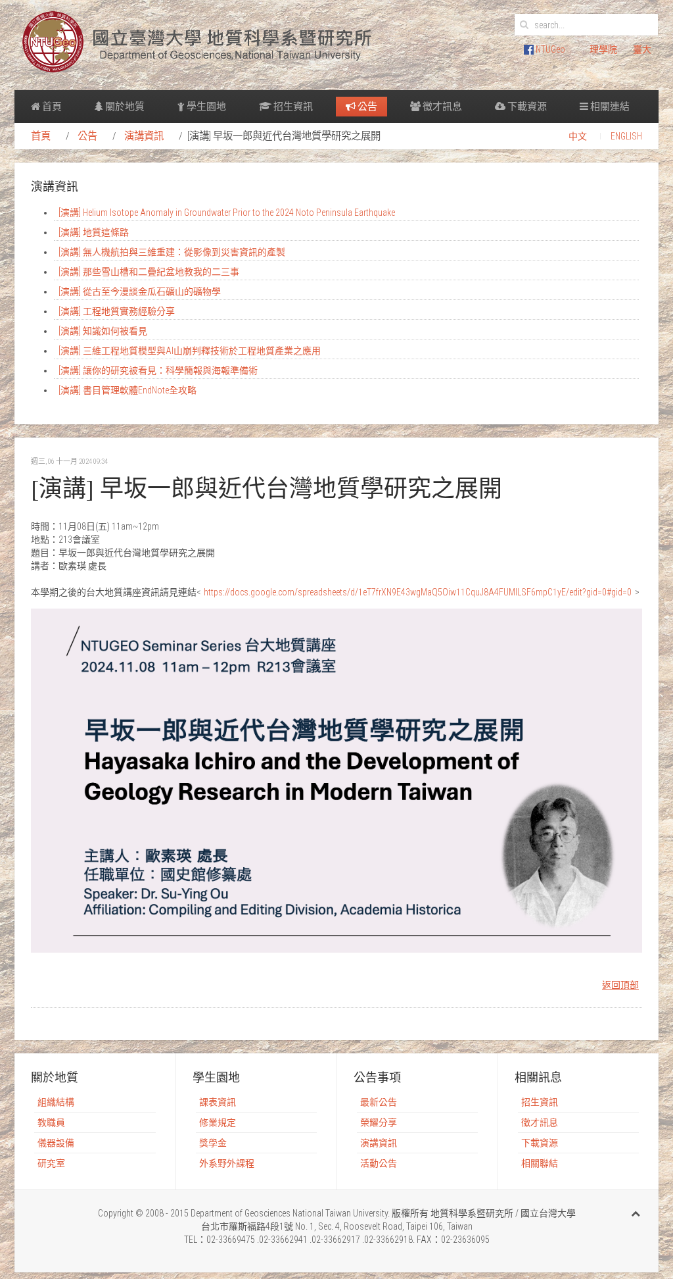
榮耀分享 (378, 1122)
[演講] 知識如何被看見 (102, 331)
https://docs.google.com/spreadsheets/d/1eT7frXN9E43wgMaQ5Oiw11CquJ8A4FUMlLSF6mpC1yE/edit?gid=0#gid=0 (418, 592)
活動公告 (378, 1163)
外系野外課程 (226, 1163)
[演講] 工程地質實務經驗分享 (116, 311)
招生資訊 (292, 107)
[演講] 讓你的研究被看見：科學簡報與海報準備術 (158, 370)
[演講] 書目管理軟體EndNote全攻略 (127, 390)
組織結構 (55, 1102)
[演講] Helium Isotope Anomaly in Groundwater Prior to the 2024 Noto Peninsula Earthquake (226, 212)
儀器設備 (55, 1143)
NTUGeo (549, 49)
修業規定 (217, 1122)
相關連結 (609, 107)
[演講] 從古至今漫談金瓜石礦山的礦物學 (139, 291)
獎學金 (213, 1143)
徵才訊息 (441, 107)
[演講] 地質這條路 (93, 232)
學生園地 (205, 107)
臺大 (642, 49)
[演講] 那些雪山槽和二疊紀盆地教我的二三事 (148, 271)
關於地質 (124, 107)
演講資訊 (144, 136)
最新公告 (378, 1102)
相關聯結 (539, 1163)
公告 (366, 107)
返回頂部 (620, 985)
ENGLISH (626, 136)
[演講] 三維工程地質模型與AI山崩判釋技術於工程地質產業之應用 (189, 350)
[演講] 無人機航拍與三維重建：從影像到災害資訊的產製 (171, 252)
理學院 (603, 49)
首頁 (51, 107)
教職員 (51, 1122)
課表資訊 (217, 1102)
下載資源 (526, 107)
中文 (578, 136)
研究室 (51, 1163)
